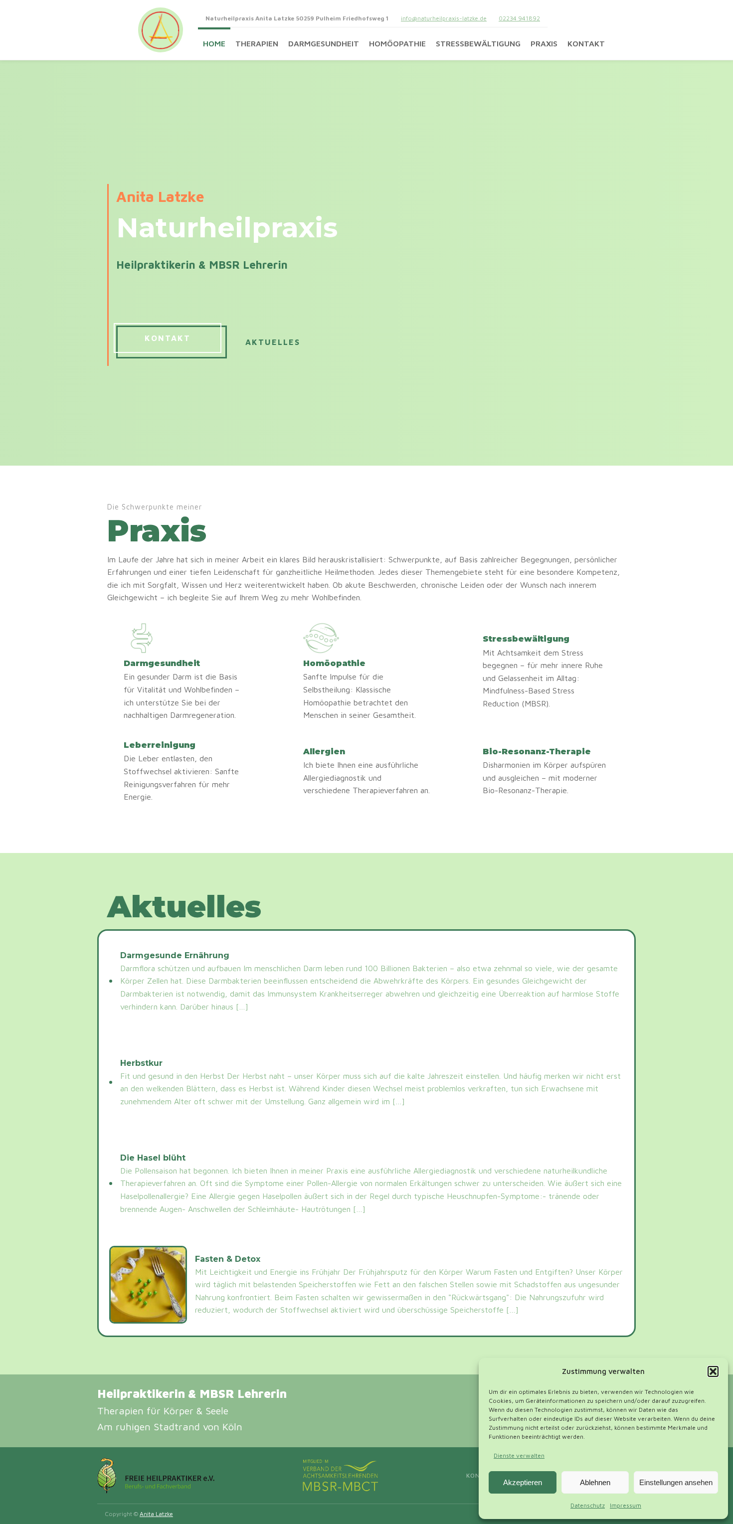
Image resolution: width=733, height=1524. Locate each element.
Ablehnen (595, 1482)
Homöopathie (397, 43)
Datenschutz (587, 1505)
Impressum (625, 1505)
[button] (713, 1371)
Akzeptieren (522, 1482)
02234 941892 (519, 18)
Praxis (544, 43)
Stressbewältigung (478, 43)
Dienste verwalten (519, 1455)
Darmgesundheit (323, 43)
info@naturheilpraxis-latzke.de (444, 18)
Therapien (256, 43)
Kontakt (586, 43)
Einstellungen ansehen (676, 1482)
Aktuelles (272, 342)
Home (214, 43)
